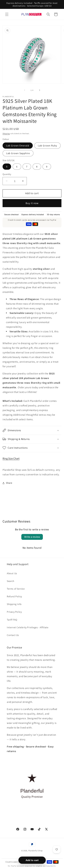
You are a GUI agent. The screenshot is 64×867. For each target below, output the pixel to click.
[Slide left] (24, 90)
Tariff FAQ (12, 619)
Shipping (6, 133)
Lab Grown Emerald (17, 145)
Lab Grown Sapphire (18, 153)
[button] (7, 14)
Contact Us (13, 635)
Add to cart (32, 860)
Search (10, 581)
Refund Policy (14, 596)
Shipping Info (14, 604)
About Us (12, 573)
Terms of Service (16, 588)
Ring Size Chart (11, 458)
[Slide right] (39, 90)
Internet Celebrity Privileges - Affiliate (27, 627)
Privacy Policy (14, 611)
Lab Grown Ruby (47, 145)
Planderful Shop (35, 850)
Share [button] (9, 482)
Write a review (32, 537)
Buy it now (32, 203)
